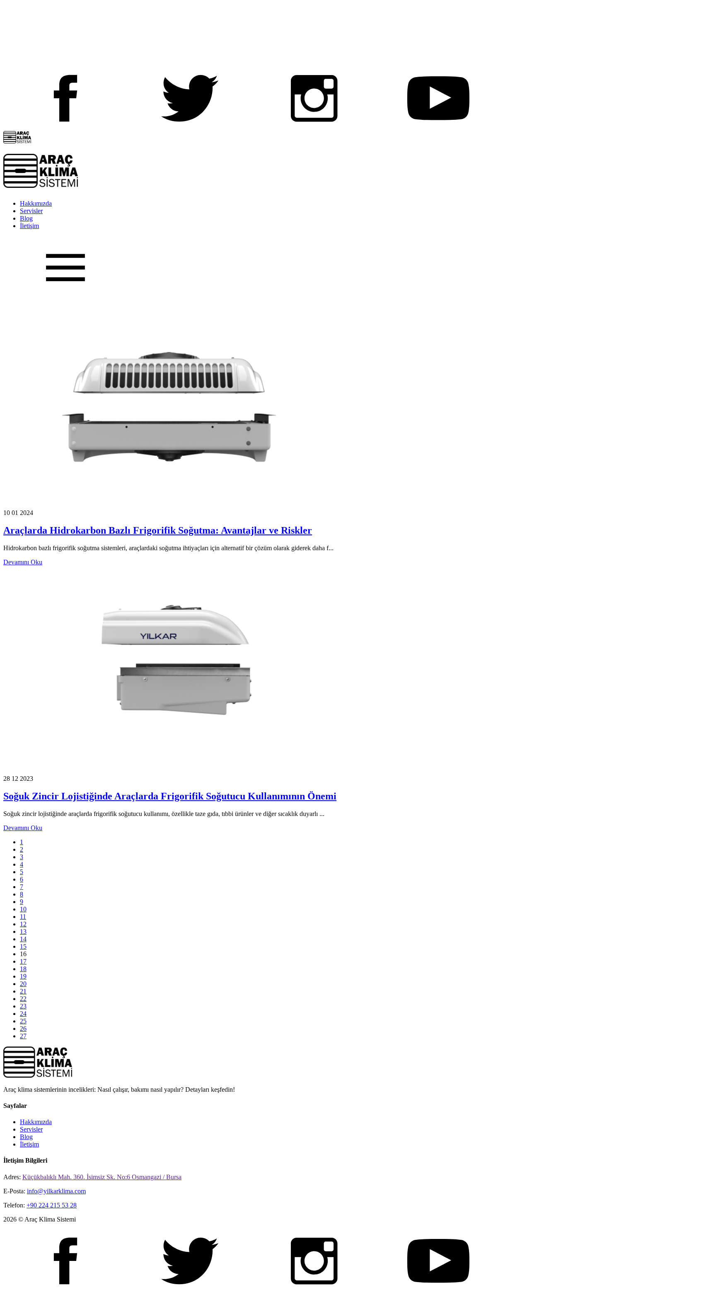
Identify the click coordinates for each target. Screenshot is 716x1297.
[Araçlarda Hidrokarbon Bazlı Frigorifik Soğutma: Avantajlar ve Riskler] (169, 505)
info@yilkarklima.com (56, 1191)
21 (23, 991)
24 (23, 1013)
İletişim (29, 225)
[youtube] (438, 127)
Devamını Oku (22, 562)
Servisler (31, 210)
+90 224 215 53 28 (52, 1205)
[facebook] (65, 127)
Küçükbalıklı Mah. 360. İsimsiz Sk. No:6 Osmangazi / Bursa (101, 1176)
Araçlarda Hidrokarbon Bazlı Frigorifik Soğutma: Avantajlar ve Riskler (157, 530)
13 (23, 931)
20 (23, 983)
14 (23, 938)
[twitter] (190, 127)
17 (23, 961)
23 (23, 1006)
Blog (26, 218)
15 (23, 946)
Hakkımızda (36, 203)
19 (23, 976)
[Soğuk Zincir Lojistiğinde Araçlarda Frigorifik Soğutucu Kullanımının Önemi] (169, 771)
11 (23, 916)
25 (23, 1021)
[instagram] (314, 127)
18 (23, 968)
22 (23, 998)
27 (23, 1036)
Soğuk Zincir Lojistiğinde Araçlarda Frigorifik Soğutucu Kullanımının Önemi (169, 796)
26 (23, 1028)
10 (23, 909)
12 (23, 924)
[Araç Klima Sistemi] (17, 141)
